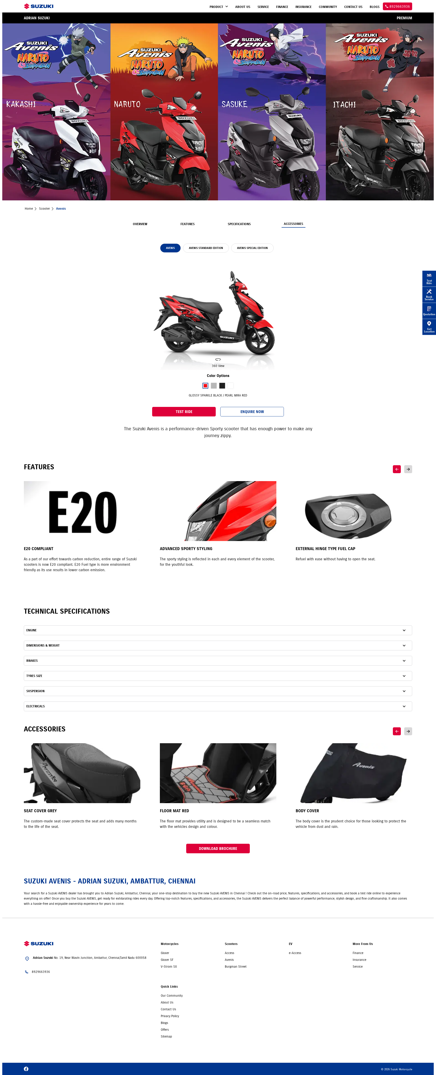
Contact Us (168, 1009)
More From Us (363, 944)
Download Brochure (218, 848)
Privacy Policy (170, 1016)
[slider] (218, 314)
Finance (358, 953)
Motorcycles (169, 944)
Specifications (239, 224)
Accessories (293, 224)
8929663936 (41, 972)
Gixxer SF (167, 960)
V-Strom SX (169, 966)
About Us (167, 1002)
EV (290, 944)
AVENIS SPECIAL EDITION (252, 248)
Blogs (164, 1023)
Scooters (231, 944)
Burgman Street (236, 966)
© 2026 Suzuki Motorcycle (396, 1069)
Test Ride (184, 411)
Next (408, 469)
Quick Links (169, 987)
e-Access (295, 953)
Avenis (229, 960)
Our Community (172, 996)
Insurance (359, 960)
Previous (397, 469)
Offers (165, 1030)
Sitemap (166, 1036)
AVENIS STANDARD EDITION (206, 248)
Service (358, 966)
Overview (140, 224)
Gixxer (165, 953)
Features (188, 224)
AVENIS (170, 248)
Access (229, 953)
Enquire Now (252, 411)
